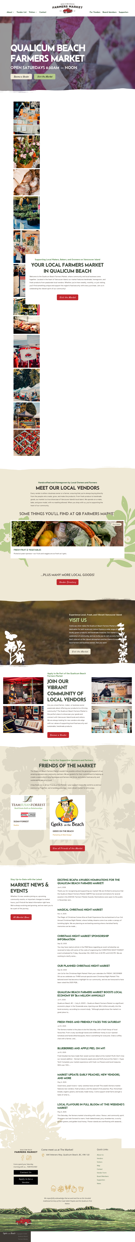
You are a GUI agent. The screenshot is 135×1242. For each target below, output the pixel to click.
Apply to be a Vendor (26, 1181)
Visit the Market (67, 297)
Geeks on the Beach (63, 831)
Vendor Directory (67, 582)
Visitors (32, 12)
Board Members (110, 12)
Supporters (123, 12)
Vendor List (22, 12)
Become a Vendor (58, 735)
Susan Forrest (21, 821)
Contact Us (25, 1172)
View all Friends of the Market (67, 848)
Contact (42, 12)
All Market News (21, 917)
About (9, 12)
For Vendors (95, 12)
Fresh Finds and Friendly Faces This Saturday (89, 1021)
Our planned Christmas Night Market (83, 965)
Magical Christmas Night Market (80, 909)
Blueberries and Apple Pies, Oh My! (81, 1048)
